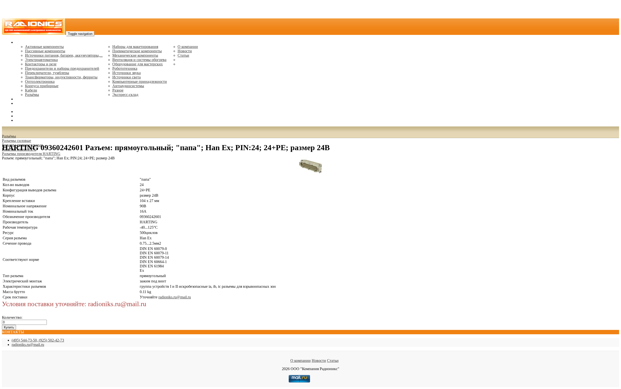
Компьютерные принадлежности (139, 81)
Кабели (31, 90)
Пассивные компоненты (45, 51)
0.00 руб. (22, 120)
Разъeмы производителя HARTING (31, 154)
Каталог (22, 42)
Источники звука (126, 73)
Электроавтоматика (41, 60)
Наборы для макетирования (135, 47)
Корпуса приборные (41, 86)
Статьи (183, 55)
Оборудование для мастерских (137, 64)
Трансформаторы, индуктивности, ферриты (61, 77)
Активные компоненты (44, 47)
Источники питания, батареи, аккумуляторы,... (64, 55)
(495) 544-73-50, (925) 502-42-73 (38, 340)
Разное (117, 90)
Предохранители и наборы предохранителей (62, 68)
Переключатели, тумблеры (47, 73)
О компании (188, 47)
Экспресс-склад (125, 95)
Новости (185, 51)
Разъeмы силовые (16, 141)
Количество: (12, 317)
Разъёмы (9, 136)
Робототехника (124, 68)
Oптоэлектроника (40, 81)
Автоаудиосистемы (128, 86)
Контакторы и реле (41, 64)
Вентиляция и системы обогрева (139, 60)
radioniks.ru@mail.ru (31, 103)
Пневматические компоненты (137, 51)
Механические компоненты (135, 55)
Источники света (126, 77)
